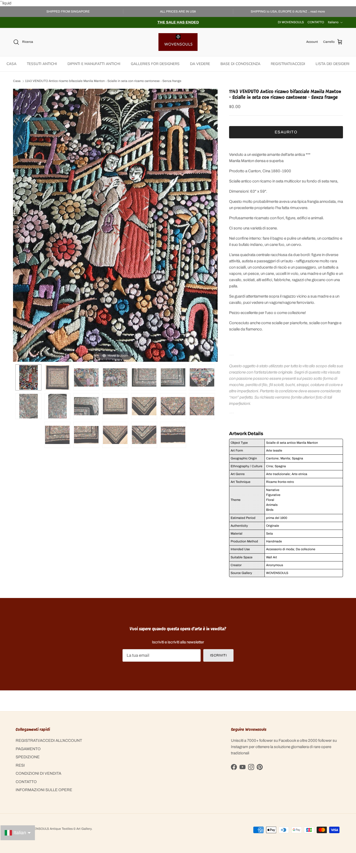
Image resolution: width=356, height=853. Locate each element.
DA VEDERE (200, 63)
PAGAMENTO (28, 749)
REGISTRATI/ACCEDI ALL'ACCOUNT (49, 740)
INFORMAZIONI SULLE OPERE (44, 790)
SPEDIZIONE (28, 757)
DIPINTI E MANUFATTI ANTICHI (93, 63)
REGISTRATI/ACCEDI (288, 63)
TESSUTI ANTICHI (42, 63)
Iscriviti (218, 655)
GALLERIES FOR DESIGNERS (155, 63)
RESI (20, 765)
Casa (17, 81)
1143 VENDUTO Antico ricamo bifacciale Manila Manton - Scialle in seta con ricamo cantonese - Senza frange (103, 81)
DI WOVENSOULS (291, 22)
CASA (11, 63)
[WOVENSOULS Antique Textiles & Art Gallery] (178, 42)
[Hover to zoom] (115, 225)
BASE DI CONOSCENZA (240, 63)
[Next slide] (212, 222)
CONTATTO (316, 22)
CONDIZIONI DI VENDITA (38, 773)
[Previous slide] (18, 222)
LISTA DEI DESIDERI (332, 63)
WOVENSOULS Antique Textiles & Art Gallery (59, 829)
